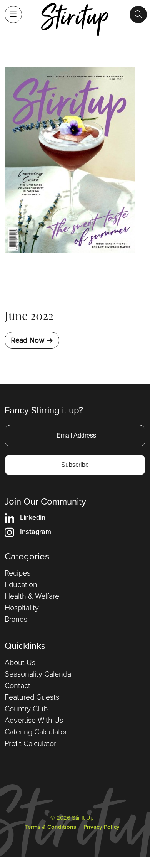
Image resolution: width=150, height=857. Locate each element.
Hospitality (22, 607)
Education (21, 584)
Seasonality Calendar (39, 674)
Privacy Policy (101, 827)
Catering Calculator (36, 731)
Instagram (35, 532)
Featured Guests (32, 697)
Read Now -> (32, 340)
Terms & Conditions (50, 827)
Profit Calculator (30, 743)
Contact (17, 685)
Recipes (17, 573)
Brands (16, 619)
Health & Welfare (32, 596)
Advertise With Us (34, 720)
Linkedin (32, 517)
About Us (20, 662)
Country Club (26, 708)
